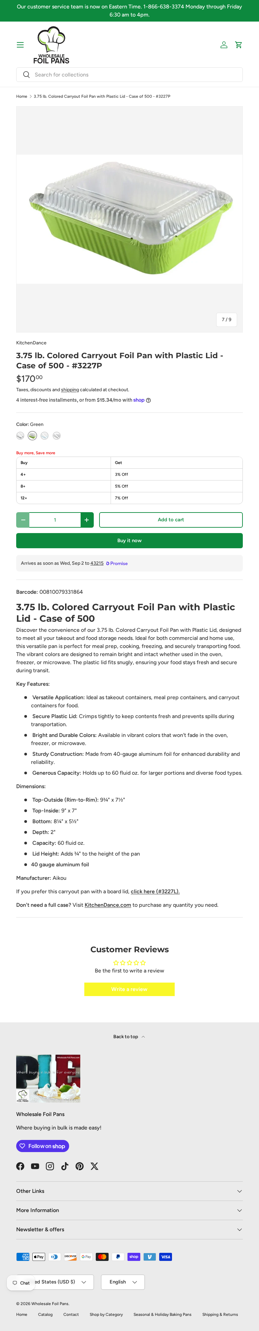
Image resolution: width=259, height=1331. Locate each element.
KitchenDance (31, 343)
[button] (238, 44)
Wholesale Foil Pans (49, 1303)
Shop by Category (106, 1314)
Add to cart (171, 520)
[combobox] (129, 75)
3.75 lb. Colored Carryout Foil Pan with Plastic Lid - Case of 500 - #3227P (102, 96)
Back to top (126, 1037)
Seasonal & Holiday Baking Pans (163, 1314)
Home (21, 96)
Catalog (45, 1314)
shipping (70, 390)
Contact (71, 1314)
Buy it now (129, 540)
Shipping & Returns (220, 1314)
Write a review (129, 989)
